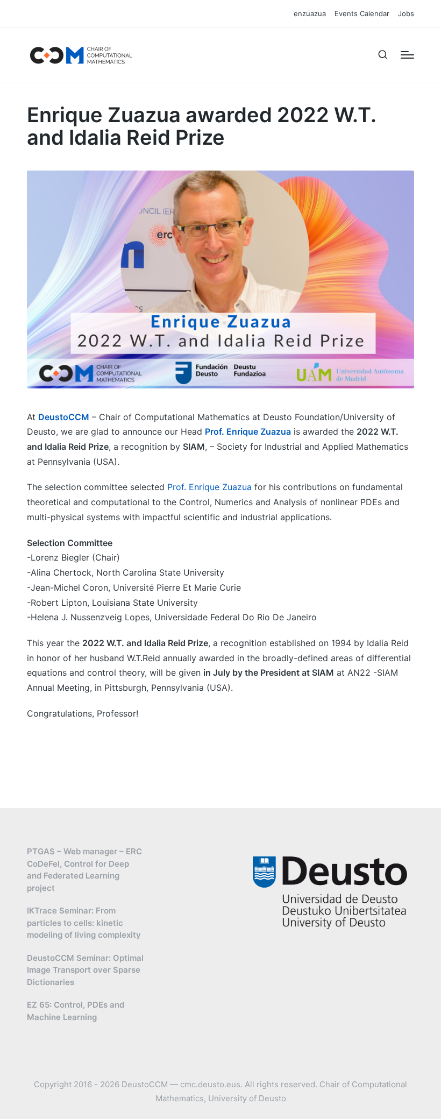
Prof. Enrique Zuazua (248, 431)
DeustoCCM (63, 417)
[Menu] (407, 55)
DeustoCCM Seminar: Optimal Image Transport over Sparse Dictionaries (85, 970)
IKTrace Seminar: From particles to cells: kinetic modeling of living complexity (84, 922)
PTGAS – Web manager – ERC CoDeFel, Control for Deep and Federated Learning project (84, 869)
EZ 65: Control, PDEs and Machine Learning (75, 1011)
